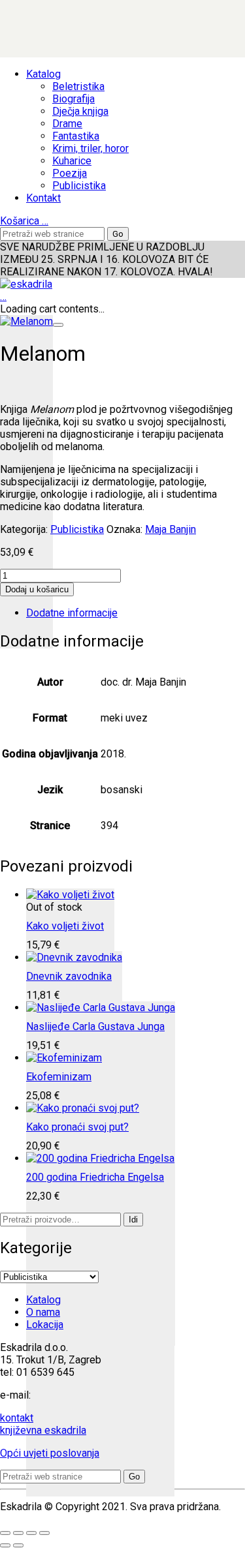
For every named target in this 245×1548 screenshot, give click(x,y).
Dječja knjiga (80, 111)
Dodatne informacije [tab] (72, 613)
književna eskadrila (43, 1430)
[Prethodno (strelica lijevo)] (5, 1545)
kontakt (16, 1418)
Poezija (69, 173)
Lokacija (44, 1324)
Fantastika (75, 136)
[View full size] (58, 325)
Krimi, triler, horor (90, 148)
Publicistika (79, 185)
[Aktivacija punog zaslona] (18, 1533)
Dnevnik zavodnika (69, 976)
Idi (133, 1219)
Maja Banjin (170, 529)
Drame (67, 123)
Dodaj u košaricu (37, 589)
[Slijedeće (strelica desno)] (18, 1545)
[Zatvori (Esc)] (44, 1533)
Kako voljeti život (65, 926)
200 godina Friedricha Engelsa (95, 1177)
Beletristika (78, 86)
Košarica (24, 221)
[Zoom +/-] (5, 1533)
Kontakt (43, 198)
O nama (43, 1312)
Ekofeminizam (58, 1076)
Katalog (43, 74)
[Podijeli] (31, 1533)
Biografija (73, 99)
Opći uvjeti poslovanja (49, 1453)
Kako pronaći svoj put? (77, 1127)
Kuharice (71, 161)
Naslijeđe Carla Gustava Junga (95, 1026)
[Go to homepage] (26, 284)
